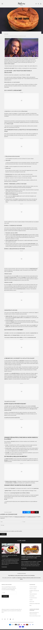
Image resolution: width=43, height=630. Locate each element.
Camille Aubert (9, 512)
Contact (31, 599)
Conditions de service (31, 516)
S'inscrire (5, 596)
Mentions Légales (33, 588)
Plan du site (32, 601)
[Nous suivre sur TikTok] (13, 619)
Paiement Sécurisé (33, 594)
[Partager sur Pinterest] (33, 512)
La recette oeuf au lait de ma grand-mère (12, 417)
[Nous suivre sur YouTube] (10, 619)
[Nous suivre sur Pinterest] (7, 619)
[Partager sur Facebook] (25, 512)
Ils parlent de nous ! (33, 597)
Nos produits (32, 595)
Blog (30, 605)
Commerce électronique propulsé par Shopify (25, 622)
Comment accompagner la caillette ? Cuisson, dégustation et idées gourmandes (31, 558)
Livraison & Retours (33, 586)
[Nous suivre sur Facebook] (2, 619)
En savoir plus (4, 566)
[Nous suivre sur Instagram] (4, 619)
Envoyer (3, 534)
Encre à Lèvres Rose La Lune (35, 615)
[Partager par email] (37, 512)
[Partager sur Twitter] (29, 512)
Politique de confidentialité (20, 516)
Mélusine (13, 589)
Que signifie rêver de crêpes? (10, 401)
